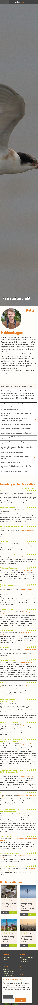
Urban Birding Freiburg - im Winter (27, 662)
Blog (21, 966)
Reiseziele (6, 954)
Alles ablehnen (8, 1000)
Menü (5, 2)
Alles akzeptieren (20, 1000)
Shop (21, 974)
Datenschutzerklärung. (20, 992)
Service (5, 966)
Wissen (22, 954)
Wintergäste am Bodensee (26, 530)
